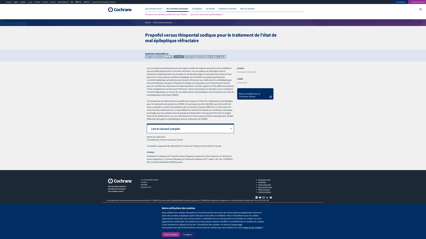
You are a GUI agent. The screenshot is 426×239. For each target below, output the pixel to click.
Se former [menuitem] (210, 8)
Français (8, 2)
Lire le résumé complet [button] (165, 129)
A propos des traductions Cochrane (104, 2)
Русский (37, 2)
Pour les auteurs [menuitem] (247, 8)
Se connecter (400, 2)
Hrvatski (45, 2)
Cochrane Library (417, 2)
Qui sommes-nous (265, 187)
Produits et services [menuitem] (227, 8)
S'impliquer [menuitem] (197, 8)
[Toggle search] (421, 9)
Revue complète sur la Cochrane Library (249, 95)
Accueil (147, 22)
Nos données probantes (163, 22)
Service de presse (264, 185)
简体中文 (87, 2)
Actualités (262, 182)
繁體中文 (78, 2)
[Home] (123, 9)
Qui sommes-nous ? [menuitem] (154, 8)
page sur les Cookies (252, 227)
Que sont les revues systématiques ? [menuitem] (207, 14)
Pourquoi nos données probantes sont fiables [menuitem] (166, 14)
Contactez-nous (264, 180)
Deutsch (53, 2)
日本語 (210, 56)
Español (23, 2)
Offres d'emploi (264, 189)
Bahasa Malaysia (63, 2)
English (16, 2)
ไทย (72, 2)
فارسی (30, 2)
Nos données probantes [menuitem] (177, 8)
